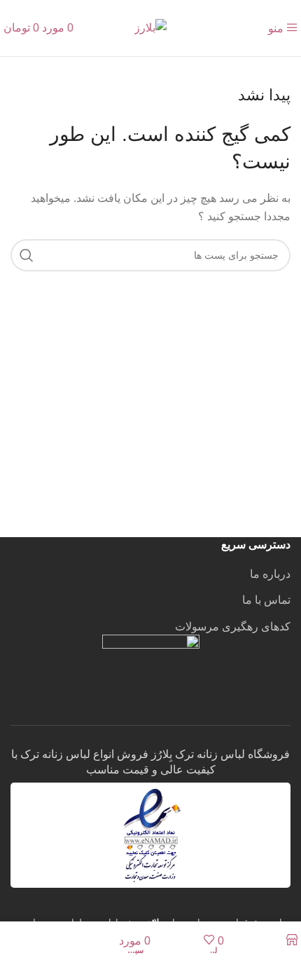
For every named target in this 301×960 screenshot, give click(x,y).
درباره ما (270, 574)
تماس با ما (266, 600)
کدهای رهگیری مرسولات (232, 627)
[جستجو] (26, 255)
